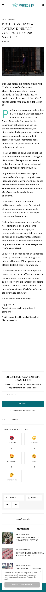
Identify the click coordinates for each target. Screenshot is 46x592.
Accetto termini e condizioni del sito (24, 410)
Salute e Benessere (9, 19)
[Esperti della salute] (23, 5)
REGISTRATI (23, 404)
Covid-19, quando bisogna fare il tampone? (18, 310)
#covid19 (15, 419)
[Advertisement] (23, 346)
